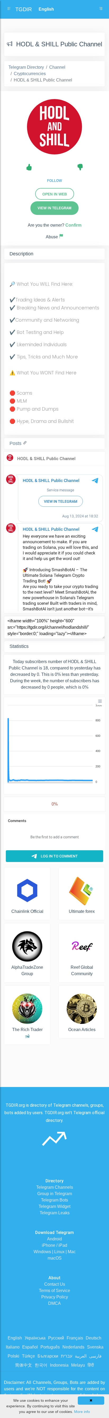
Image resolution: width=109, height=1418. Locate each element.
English (15, 1338)
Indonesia (59, 1365)
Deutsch (93, 1338)
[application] (54, 743)
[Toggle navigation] (100, 9)
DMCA (54, 1303)
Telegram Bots (54, 1200)
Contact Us (54, 1284)
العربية (81, 1356)
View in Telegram (54, 208)
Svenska (95, 1347)
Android (54, 1239)
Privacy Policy (54, 1297)
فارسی (95, 1356)
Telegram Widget (54, 1206)
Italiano (13, 1347)
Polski (13, 1356)
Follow (54, 181)
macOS (55, 1258)
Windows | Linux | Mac (55, 1251)
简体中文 (23, 1365)
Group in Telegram (54, 1193)
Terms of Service (54, 1290)
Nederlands (73, 1347)
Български (48, 1356)
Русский (56, 1338)
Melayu (78, 1365)
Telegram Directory (26, 67)
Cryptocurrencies (30, 73)
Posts (16, 443)
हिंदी (91, 1365)
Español (30, 1347)
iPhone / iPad (54, 1245)
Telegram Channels (54, 1187)
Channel (57, 67)
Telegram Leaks (55, 1213)
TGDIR (23, 9)
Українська (35, 1338)
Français (75, 1338)
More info (82, 1411)
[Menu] (100, 701)
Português (50, 1347)
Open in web (54, 194)
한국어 (41, 1365)
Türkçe (28, 1356)
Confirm (73, 225)
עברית (66, 1356)
